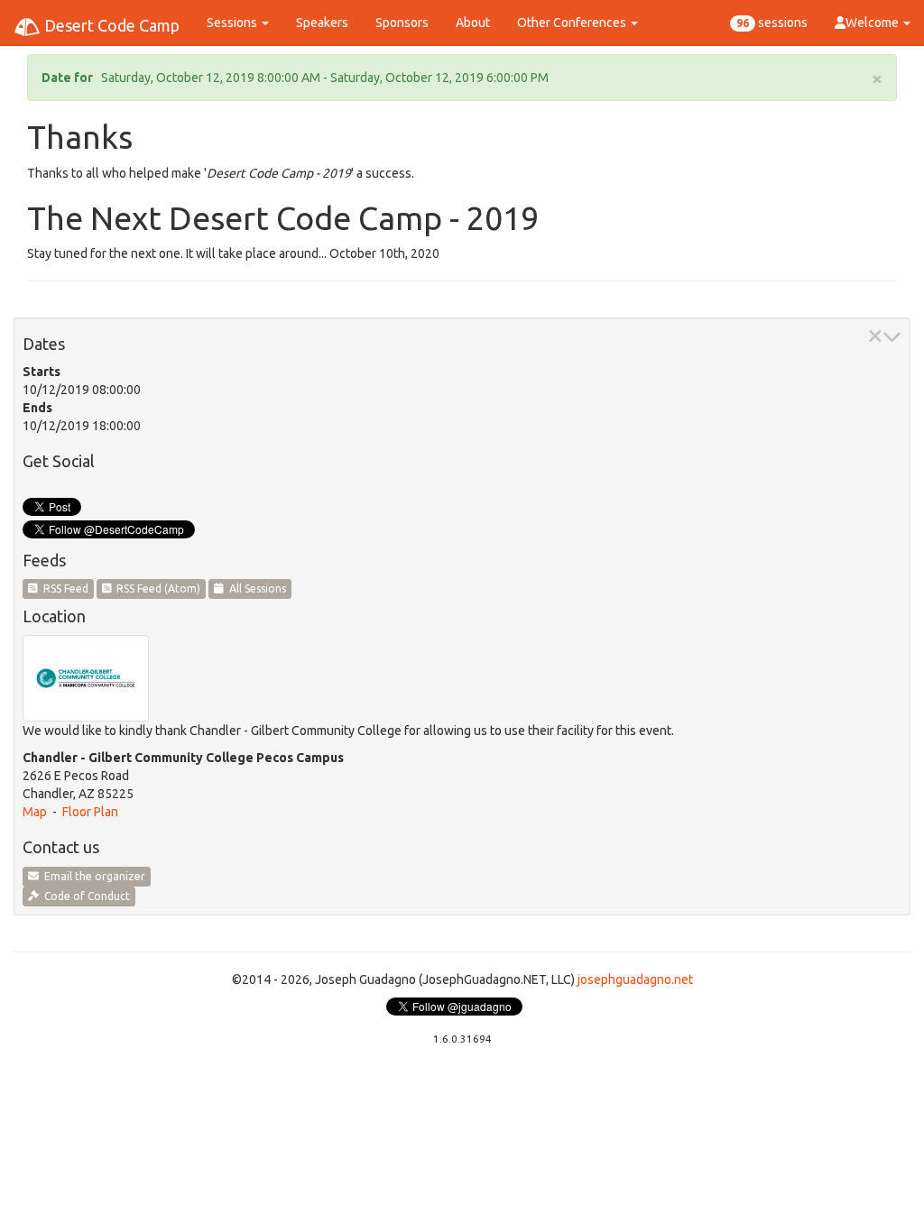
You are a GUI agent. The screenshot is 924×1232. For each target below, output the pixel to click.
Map (35, 811)
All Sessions (255, 588)
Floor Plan (90, 811)
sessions (772, 22)
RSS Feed (63, 588)
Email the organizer (92, 876)
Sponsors (402, 22)
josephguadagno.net (635, 979)
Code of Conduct (84, 896)
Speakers (322, 22)
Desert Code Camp (110, 25)
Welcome (873, 22)
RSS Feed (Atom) (155, 588)
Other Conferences (573, 22)
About (473, 22)
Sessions (233, 22)
